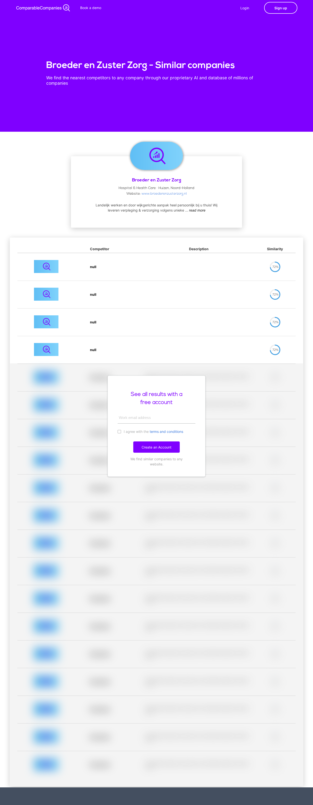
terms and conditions (166, 431)
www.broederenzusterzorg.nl (164, 194)
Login (244, 8)
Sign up (280, 8)
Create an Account (156, 447)
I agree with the (153, 431)
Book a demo (90, 8)
